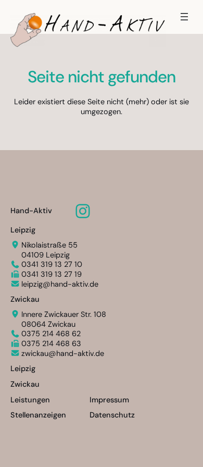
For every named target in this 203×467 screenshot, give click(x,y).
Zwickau (25, 299)
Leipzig (22, 230)
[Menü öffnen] (184, 16)
